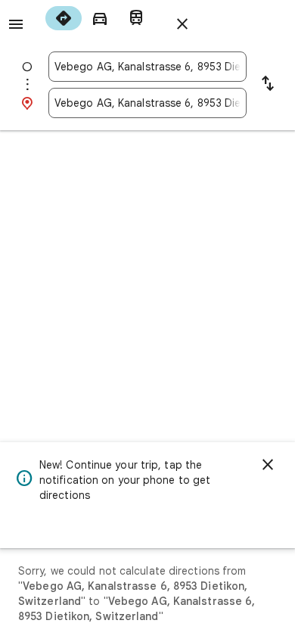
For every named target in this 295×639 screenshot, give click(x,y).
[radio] (63, 18)
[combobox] (147, 66)
